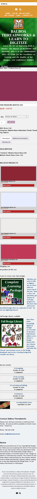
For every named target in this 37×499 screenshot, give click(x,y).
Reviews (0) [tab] (6, 142)
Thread (34, 130)
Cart (18, 15)
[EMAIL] (16, 9)
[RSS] (20, 9)
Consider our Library (7, 354)
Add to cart (11, 122)
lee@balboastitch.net (12, 434)
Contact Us (27, 15)
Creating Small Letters (24, 402)
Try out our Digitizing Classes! (17, 309)
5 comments (18, 372)
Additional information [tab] (20, 138)
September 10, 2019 (23, 404)
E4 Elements (18, 394)
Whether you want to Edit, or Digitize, (31, 281)
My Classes (9, 15)
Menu (5, 66)
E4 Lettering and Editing (18, 385)
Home (8, 13)
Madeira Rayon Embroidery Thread (19, 130)
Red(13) (6, 132)
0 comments (18, 381)
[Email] (17, 493)
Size (2, 117)
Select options (7, 185)
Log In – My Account (21, 13)
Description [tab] (6, 138)
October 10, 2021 (18, 370)
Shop (5, 68)
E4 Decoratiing (18, 377)
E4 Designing (18, 368)
